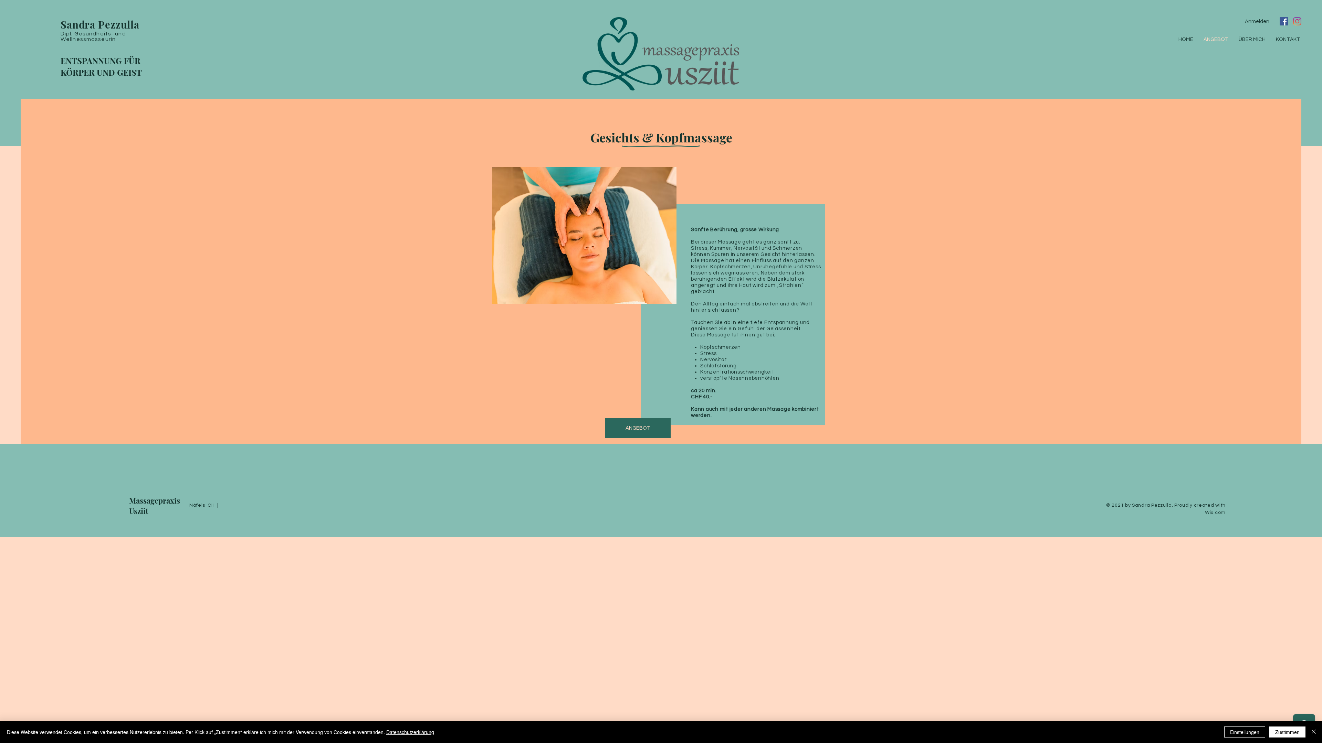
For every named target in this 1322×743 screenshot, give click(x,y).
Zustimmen (1287, 732)
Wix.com (1215, 512)
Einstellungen (1244, 732)
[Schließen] (1314, 731)
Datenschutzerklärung (410, 732)
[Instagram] (1297, 21)
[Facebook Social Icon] (1284, 21)
